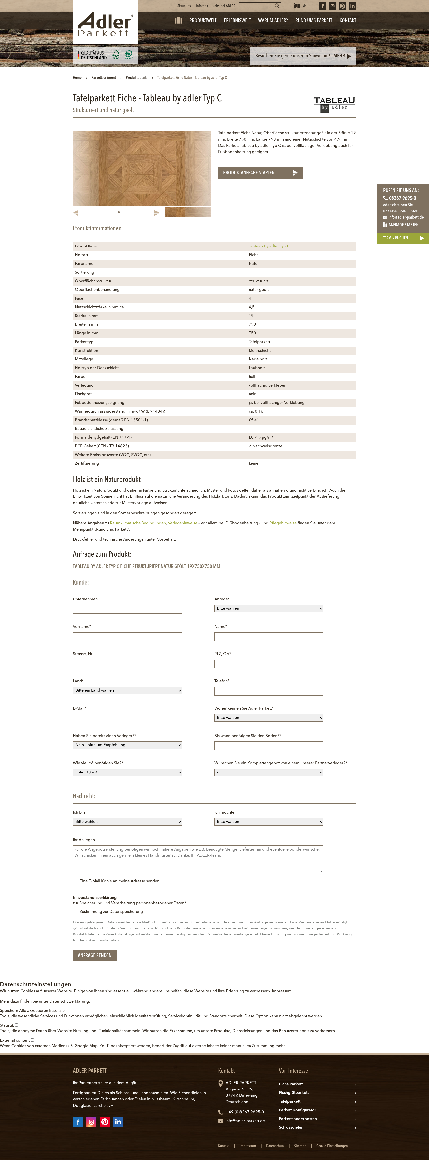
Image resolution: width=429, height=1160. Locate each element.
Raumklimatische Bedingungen (138, 523)
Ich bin (79, 813)
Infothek (202, 6)
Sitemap (300, 1146)
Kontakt (223, 1146)
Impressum (282, 991)
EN (304, 6)
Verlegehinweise (182, 523)
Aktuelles (184, 6)
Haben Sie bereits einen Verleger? (104, 736)
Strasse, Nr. (83, 654)
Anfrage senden (95, 955)
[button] (9, 1011)
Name (223, 627)
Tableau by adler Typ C (269, 246)
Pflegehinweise (283, 523)
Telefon (223, 681)
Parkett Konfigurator (297, 1110)
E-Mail (82, 708)
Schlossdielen (291, 1128)
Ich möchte (224, 813)
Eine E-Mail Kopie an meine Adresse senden (119, 881)
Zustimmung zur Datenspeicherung (111, 912)
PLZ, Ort (223, 654)
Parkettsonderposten (298, 1119)
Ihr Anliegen (84, 840)
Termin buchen (395, 238)
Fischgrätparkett (294, 1093)
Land (82, 681)
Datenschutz (275, 1146)
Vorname (82, 627)
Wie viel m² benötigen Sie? (98, 763)
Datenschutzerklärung (69, 1002)
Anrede (223, 599)
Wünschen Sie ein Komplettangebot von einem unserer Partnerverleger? (280, 763)
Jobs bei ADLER (224, 6)
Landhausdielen (154, 1093)
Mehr (339, 56)
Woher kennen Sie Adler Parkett (244, 708)
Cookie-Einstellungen (332, 1146)
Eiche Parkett (291, 1084)
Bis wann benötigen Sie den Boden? (247, 736)
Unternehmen (85, 599)
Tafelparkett (289, 1102)
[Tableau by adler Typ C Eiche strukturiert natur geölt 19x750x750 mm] (142, 174)
